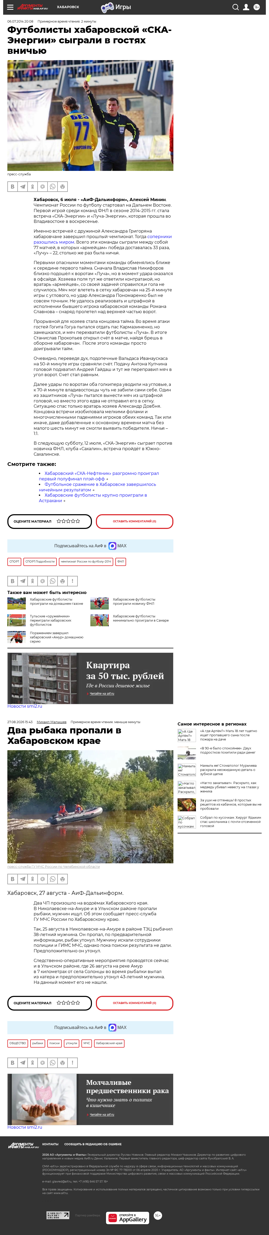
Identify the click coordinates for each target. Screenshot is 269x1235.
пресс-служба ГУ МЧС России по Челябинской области (53, 867)
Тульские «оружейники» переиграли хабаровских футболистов (50, 620)
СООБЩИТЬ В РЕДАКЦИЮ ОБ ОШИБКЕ (93, 1144)
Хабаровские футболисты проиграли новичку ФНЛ (134, 601)
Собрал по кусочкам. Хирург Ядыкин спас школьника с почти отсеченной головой (230, 822)
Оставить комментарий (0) (134, 521)
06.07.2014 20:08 (20, 21)
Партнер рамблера (87, 1215)
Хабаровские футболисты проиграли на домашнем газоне (56, 601)
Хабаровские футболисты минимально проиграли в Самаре (141, 618)
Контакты (50, 1144)
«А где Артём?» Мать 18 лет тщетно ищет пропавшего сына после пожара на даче (228, 735)
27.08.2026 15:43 (20, 722)
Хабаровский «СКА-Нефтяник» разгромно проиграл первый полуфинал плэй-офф (99, 476)
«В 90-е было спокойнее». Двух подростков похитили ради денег (228, 750)
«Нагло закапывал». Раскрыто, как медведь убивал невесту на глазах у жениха (229, 787)
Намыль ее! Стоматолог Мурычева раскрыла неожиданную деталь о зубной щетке (228, 770)
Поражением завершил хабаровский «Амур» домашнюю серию (56, 637)
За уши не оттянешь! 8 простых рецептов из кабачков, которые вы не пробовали (230, 804)
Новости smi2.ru (24, 706)
